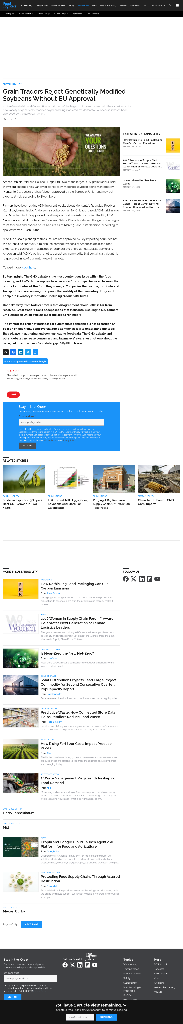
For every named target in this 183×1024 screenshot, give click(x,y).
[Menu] (177, 5)
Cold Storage (48, 676)
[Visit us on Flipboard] (149, 578)
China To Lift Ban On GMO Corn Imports (156, 502)
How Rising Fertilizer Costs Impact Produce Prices (76, 746)
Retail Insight (54, 722)
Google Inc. (53, 851)
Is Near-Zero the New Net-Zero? (139, 182)
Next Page (31, 924)
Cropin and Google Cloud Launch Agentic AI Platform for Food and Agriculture (77, 844)
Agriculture (48, 740)
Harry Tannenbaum (18, 813)
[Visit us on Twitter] (134, 578)
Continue (106, 1017)
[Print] (6, 352)
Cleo (49, 753)
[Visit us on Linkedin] (142, 578)
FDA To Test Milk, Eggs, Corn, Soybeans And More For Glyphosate (68, 503)
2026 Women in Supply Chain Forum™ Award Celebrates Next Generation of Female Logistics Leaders (143, 163)
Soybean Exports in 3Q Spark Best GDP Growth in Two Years (22, 503)
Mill (49, 787)
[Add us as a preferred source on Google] (35, 352)
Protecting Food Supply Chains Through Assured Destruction (80, 878)
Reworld (52, 886)
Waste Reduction (50, 774)
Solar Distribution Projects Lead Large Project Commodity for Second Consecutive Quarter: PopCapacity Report (143, 204)
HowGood (52, 658)
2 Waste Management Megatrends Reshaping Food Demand (78, 780)
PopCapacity (54, 694)
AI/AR (43, 838)
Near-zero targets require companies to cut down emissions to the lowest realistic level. (77, 664)
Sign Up (27, 445)
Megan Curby (14, 911)
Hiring (44, 614)
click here (28, 267)
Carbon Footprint (51, 649)
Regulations (55, 496)
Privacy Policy (69, 440)
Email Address (27, 416)
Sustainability (12, 84)
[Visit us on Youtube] (157, 578)
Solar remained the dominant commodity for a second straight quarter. (79, 698)
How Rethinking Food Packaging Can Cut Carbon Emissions (143, 141)
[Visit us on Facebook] (126, 578)
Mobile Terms (50, 440)
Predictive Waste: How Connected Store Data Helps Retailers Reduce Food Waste (78, 714)
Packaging (46, 580)
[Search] (170, 5)
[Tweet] (28, 352)
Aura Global (54, 593)
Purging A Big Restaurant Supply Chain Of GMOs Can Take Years (111, 503)
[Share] (13, 352)
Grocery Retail (49, 708)
